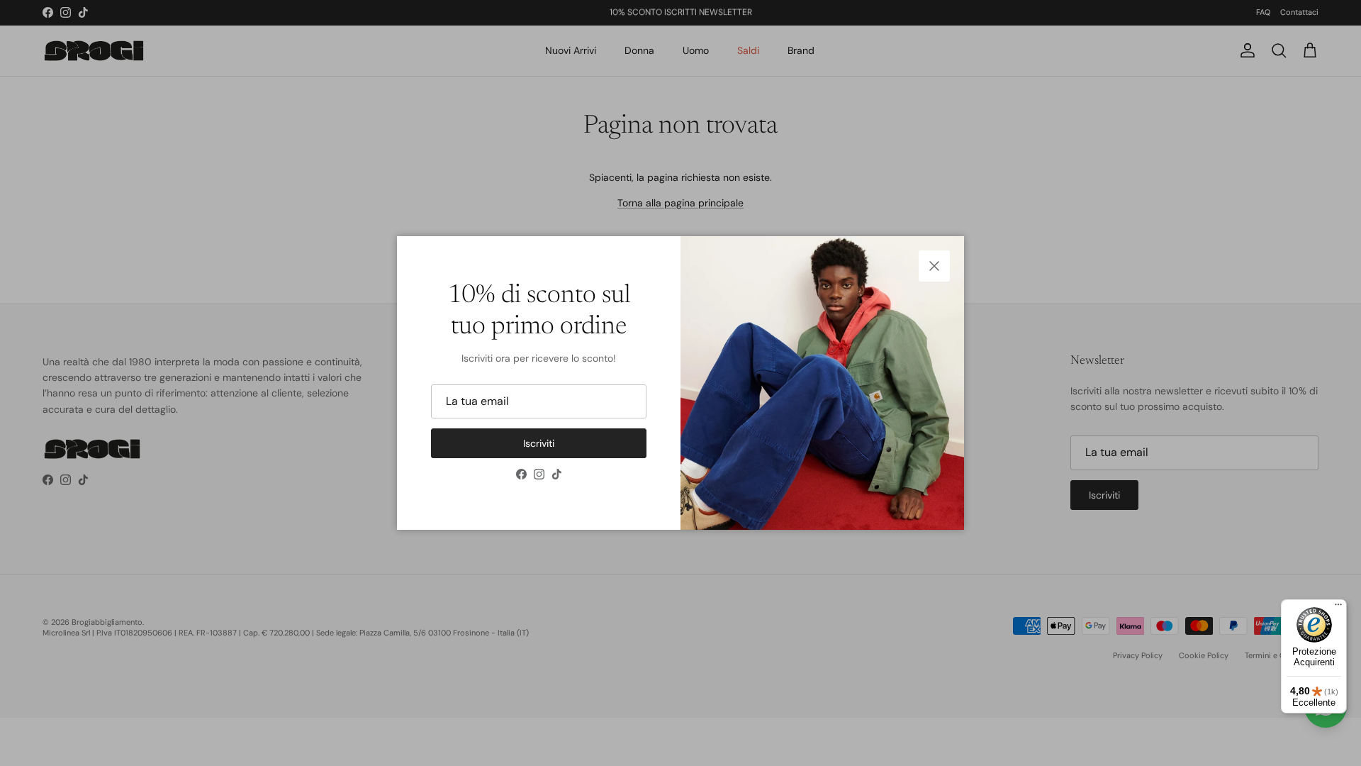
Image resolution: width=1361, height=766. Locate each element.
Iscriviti (538, 443)
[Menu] (1338, 607)
